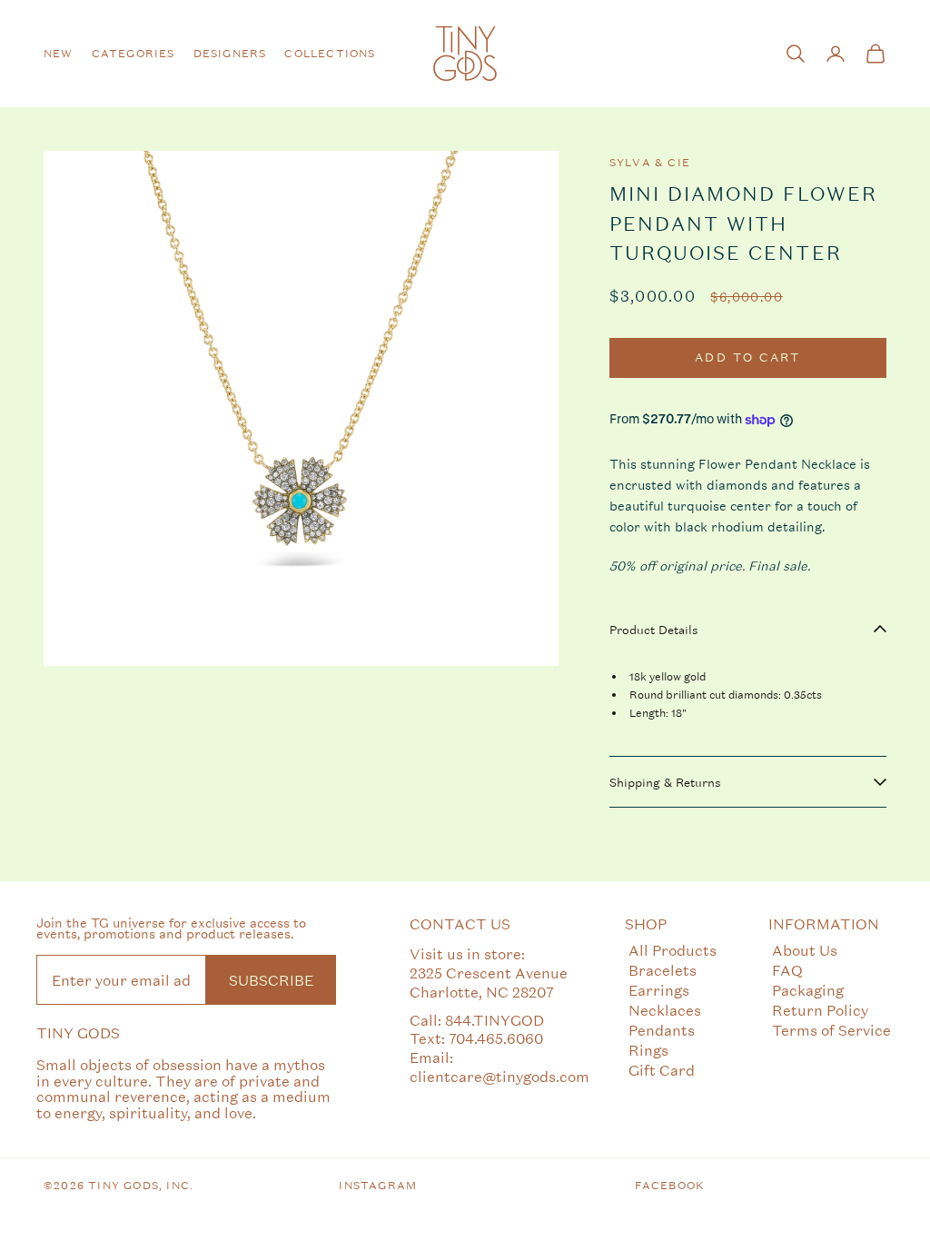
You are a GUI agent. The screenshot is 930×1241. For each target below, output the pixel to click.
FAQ (787, 969)
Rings (648, 1049)
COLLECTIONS (329, 53)
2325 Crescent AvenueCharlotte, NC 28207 (489, 982)
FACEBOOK (670, 1185)
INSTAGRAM (378, 1185)
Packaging (808, 989)
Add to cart (748, 357)
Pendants (661, 1029)
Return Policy (820, 1009)
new (59, 53)
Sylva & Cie (649, 162)
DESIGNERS (230, 53)
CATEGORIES (133, 53)
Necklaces (664, 1009)
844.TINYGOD (494, 1019)
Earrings (658, 989)
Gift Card (661, 1069)
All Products (672, 949)
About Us (804, 949)
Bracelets (662, 969)
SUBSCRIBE (271, 979)
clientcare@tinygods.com (499, 1076)
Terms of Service (831, 1029)
